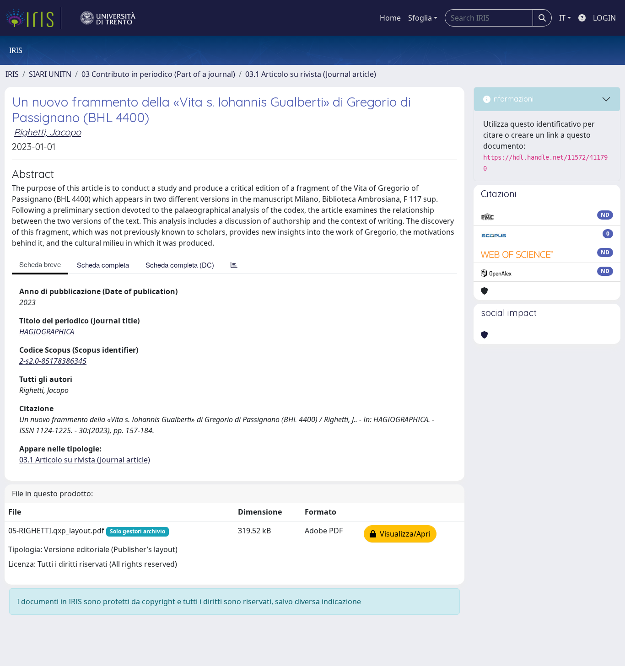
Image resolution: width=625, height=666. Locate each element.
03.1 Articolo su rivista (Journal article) (310, 74)
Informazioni (511, 98)
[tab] (234, 265)
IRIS (12, 74)
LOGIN (604, 18)
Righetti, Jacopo (47, 132)
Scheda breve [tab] (40, 264)
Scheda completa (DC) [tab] (179, 264)
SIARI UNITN (50, 74)
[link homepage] (33, 18)
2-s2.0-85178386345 (52, 361)
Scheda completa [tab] (103, 264)
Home (390, 18)
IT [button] (562, 18)
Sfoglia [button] (420, 18)
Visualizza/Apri (403, 534)
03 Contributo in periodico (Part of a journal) (158, 74)
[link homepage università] (108, 18)
